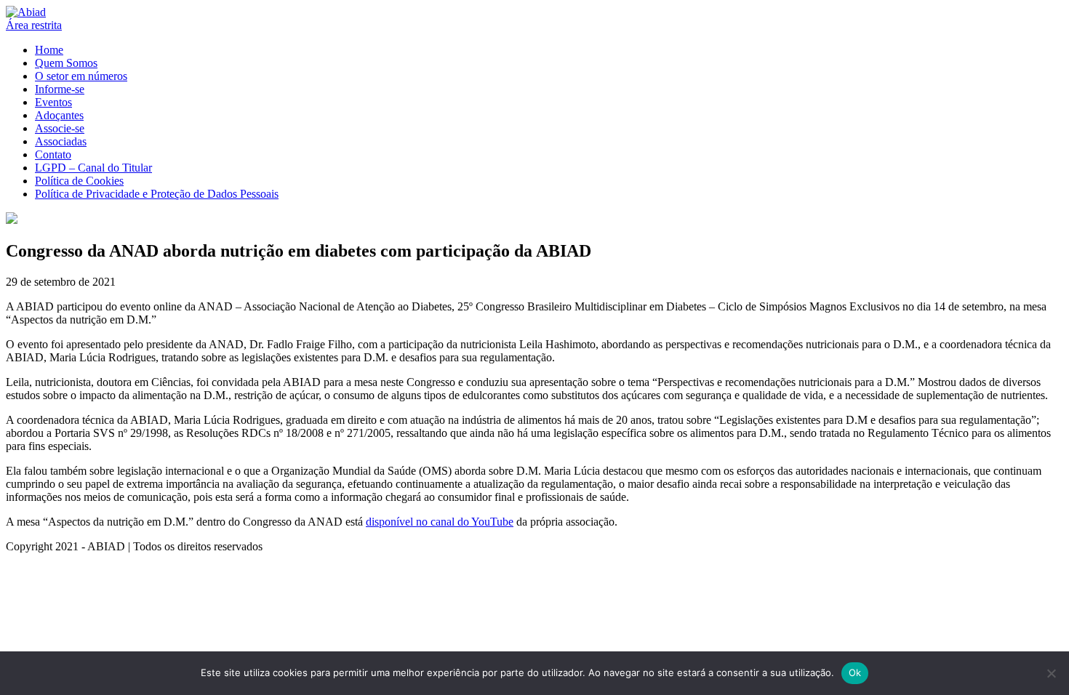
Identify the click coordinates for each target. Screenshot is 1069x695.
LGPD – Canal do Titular (93, 167)
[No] (1051, 673)
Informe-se (59, 89)
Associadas (61, 141)
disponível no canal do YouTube (439, 521)
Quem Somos (66, 63)
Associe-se (59, 128)
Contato (53, 154)
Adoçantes (59, 115)
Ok (855, 672)
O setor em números (81, 76)
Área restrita (34, 25)
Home (49, 50)
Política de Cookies (79, 180)
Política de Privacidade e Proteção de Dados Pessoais (157, 194)
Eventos (53, 102)
